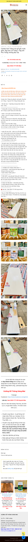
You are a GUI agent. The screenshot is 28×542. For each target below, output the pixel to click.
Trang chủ (3, 46)
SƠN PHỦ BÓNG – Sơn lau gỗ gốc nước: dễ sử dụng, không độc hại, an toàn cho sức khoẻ (20, 495)
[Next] (27, 496)
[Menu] (26, 4)
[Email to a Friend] (9, 75)
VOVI (17, 538)
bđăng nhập (11, 468)
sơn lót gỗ (24, 71)
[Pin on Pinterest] (11, 75)
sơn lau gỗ (12, 71)
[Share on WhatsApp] (2, 75)
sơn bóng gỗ (7, 71)
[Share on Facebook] (4, 75)
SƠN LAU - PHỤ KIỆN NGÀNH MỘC (14, 46)
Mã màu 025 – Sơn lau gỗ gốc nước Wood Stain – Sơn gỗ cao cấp (7, 495)
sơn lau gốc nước (18, 71)
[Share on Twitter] (7, 75)
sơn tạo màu (3, 72)
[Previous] (1, 496)
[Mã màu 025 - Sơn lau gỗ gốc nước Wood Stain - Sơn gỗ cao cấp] (7, 486)
